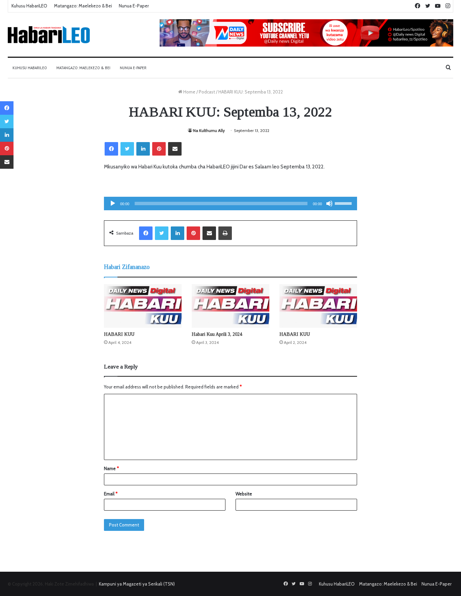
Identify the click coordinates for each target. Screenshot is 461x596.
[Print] (225, 233)
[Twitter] (127, 149)
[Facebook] (111, 149)
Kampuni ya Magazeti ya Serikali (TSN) (137, 584)
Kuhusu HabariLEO (29, 5)
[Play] (112, 203)
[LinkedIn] (143, 149)
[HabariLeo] (49, 34)
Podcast (207, 91)
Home (188, 91)
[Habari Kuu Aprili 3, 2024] (230, 306)
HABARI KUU (119, 334)
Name (111, 468)
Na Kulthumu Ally (209, 130)
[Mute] (329, 203)
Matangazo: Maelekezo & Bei (83, 5)
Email (110, 493)
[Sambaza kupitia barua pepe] (175, 149)
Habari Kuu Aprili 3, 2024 (217, 334)
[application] (230, 203)
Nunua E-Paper (134, 5)
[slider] (344, 203)
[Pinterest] (159, 149)
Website (244, 493)
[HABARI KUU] (143, 306)
